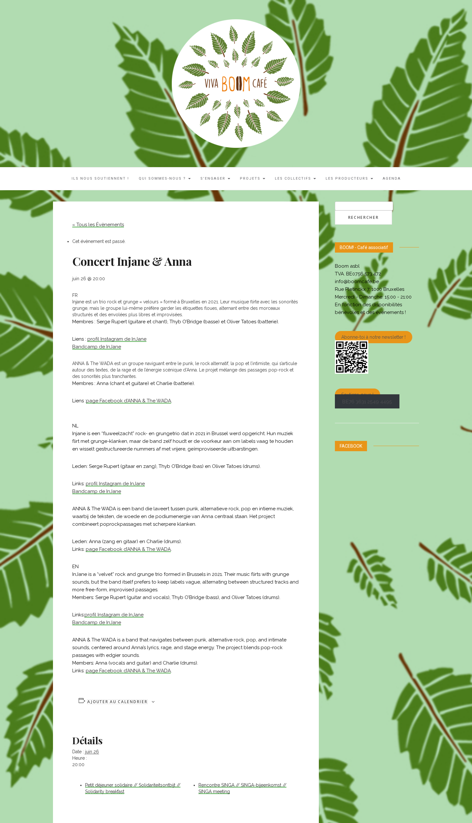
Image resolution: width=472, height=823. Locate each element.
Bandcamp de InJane (96, 347)
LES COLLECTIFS (294, 178)
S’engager (213, 178)
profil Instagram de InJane (116, 339)
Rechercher (363, 217)
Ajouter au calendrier (117, 702)
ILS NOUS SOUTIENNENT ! (100, 178)
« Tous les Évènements (98, 225)
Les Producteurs (348, 178)
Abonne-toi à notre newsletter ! (373, 337)
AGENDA (392, 178)
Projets (251, 178)
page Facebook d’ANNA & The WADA (128, 401)
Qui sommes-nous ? (163, 178)
